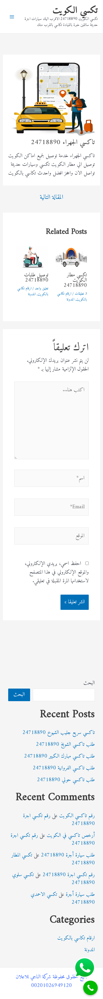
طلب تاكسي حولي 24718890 (66, 780)
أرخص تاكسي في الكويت (71, 835)
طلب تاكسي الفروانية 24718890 (64, 768)
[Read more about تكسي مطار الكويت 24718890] (71, 256)
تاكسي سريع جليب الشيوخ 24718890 (58, 732)
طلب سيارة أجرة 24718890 (68, 855)
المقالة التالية (51, 197)
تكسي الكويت (75, 11)
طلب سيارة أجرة (80, 894)
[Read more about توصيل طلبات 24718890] (32, 256)
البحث (89, 683)
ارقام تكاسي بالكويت (76, 938)
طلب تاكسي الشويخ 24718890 (65, 744)
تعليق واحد (41, 288)
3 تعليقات (81, 293)
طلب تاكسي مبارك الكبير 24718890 (59, 756)
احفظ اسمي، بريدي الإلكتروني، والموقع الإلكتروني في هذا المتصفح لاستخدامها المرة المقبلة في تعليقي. (57, 572)
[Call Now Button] (90, 988)
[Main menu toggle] (11, 16)
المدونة (70, 299)
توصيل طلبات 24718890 (36, 278)
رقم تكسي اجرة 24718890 (69, 875)
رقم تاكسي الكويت (77, 816)
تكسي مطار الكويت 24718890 (75, 280)
